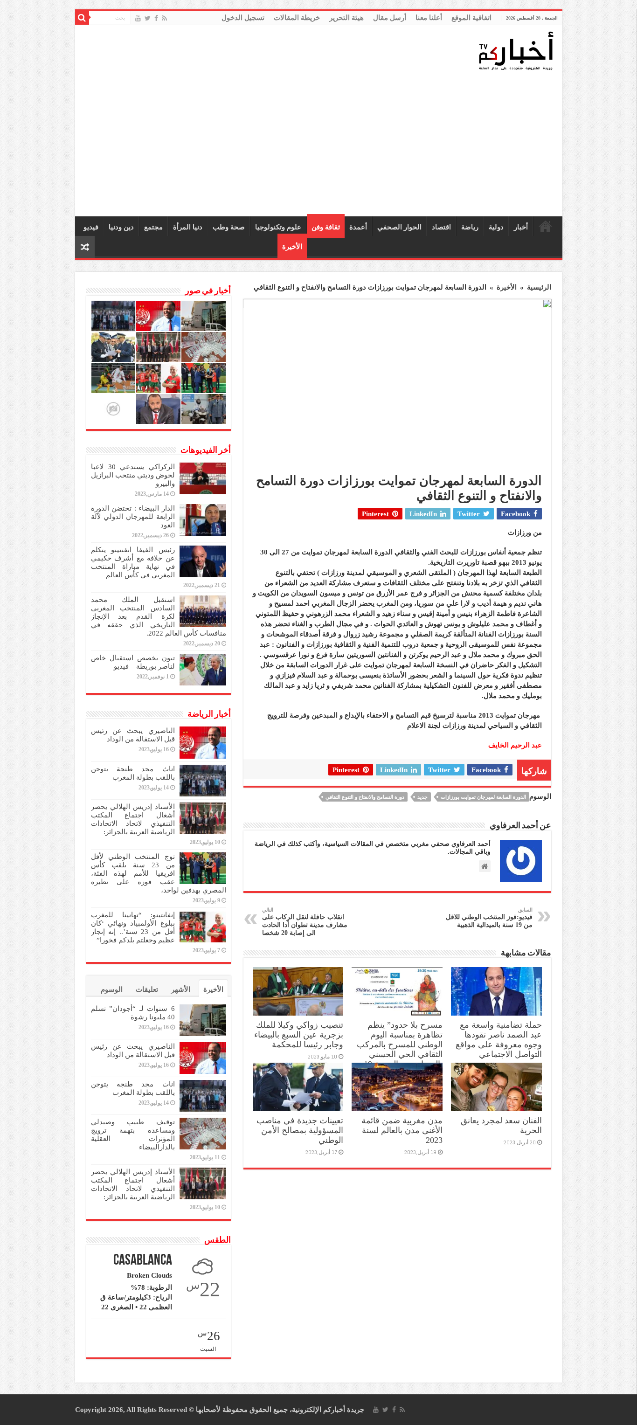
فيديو (90, 227)
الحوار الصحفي (399, 227)
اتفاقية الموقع (471, 17)
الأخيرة (292, 246)
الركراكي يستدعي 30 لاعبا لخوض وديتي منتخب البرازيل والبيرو (133, 475)
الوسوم (112, 989)
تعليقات (147, 989)
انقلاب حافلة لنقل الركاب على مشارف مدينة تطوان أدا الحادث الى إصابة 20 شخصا (304, 921)
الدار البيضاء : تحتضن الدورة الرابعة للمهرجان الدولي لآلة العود (133, 517)
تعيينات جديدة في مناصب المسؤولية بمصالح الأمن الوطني (299, 1130)
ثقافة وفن (326, 227)
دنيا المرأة (187, 227)
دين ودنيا (121, 227)
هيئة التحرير (346, 17)
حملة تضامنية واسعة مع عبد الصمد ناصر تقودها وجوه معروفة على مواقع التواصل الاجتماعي (499, 1039)
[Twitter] (148, 18)
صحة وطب (229, 227)
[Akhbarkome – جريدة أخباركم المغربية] (515, 50)
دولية (496, 227)
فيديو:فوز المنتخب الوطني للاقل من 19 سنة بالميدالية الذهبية (489, 917)
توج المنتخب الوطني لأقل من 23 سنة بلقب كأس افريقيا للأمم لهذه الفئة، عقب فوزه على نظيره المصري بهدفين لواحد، (158, 873)
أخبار (521, 227)
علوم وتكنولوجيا (278, 227)
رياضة (469, 227)
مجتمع (153, 227)
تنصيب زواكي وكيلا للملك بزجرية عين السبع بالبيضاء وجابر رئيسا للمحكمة (298, 1034)
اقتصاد (441, 227)
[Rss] (164, 18)
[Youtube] (138, 18)
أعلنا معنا (428, 17)
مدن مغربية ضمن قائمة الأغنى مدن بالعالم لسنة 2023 (402, 1130)
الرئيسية (545, 226)
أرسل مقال (389, 17)
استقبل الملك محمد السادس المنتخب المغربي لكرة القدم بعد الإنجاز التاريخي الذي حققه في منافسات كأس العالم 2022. (158, 616)
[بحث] (82, 18)
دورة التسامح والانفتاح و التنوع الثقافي (364, 797)
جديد (422, 797)
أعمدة (358, 227)
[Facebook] (156, 18)
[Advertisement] (321, 144)
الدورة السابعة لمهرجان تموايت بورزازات (483, 797)
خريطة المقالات (297, 17)
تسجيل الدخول (243, 17)
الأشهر (180, 989)
